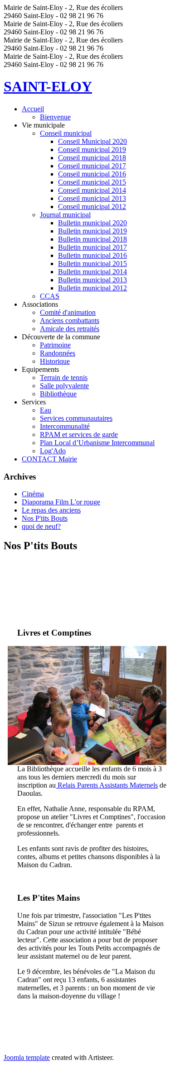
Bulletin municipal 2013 (92, 280)
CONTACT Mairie (49, 459)
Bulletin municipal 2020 (92, 223)
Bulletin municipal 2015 (92, 263)
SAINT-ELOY (48, 86)
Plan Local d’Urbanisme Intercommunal (97, 443)
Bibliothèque (58, 394)
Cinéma (33, 494)
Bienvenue (55, 117)
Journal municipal (65, 215)
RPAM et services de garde (79, 434)
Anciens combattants (69, 320)
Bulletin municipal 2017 (92, 247)
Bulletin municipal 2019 (92, 231)
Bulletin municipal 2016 (92, 255)
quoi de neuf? (41, 526)
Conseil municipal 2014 (92, 190)
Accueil (33, 109)
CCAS (49, 296)
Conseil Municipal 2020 (92, 141)
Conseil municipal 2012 (92, 206)
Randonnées (57, 353)
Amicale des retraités (69, 329)
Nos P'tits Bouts (45, 518)
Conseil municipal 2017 (92, 166)
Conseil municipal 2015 (92, 182)
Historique (55, 361)
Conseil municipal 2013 (92, 198)
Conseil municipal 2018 (92, 158)
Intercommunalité (65, 426)
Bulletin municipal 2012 (92, 288)
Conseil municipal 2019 (92, 149)
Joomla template (27, 1057)
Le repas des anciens (51, 510)
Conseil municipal (66, 133)
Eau (45, 410)
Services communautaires (76, 418)
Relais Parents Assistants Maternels (107, 785)
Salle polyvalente (64, 386)
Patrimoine (55, 345)
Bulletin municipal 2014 (92, 272)
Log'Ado (53, 451)
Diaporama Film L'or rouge (61, 502)
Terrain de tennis (63, 377)
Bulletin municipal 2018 (92, 239)
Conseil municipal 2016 (92, 174)
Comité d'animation (68, 312)
